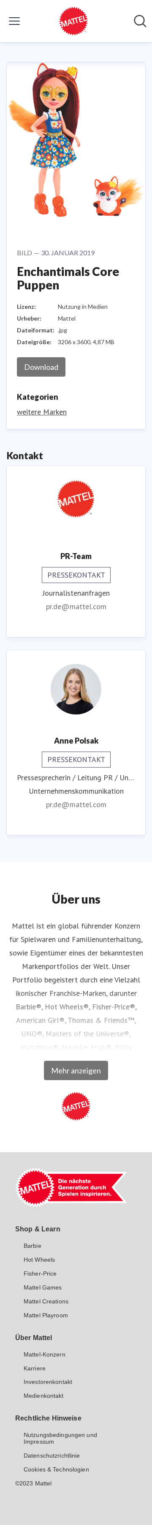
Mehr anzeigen (76, 1070)
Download (41, 367)
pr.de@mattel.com (76, 606)
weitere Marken (42, 412)
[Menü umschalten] (14, 21)
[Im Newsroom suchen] (140, 21)
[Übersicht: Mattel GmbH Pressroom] (73, 21)
